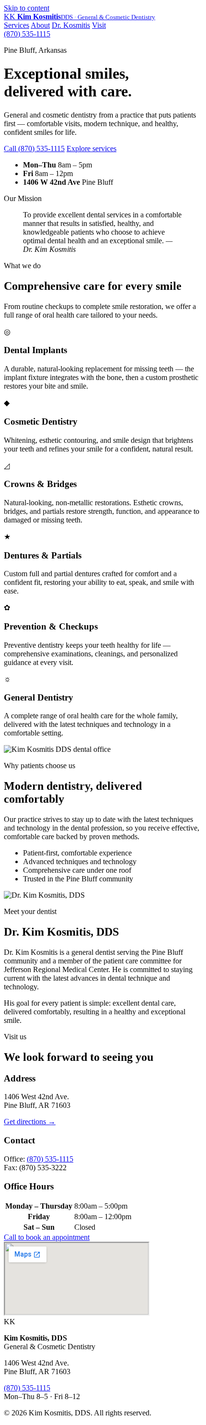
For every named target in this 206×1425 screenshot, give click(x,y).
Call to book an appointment (47, 1237)
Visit (99, 25)
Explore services (91, 148)
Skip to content (26, 8)
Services (16, 25)
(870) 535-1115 (27, 34)
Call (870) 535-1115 (34, 148)
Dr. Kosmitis (71, 25)
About (40, 25)
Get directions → (30, 1121)
